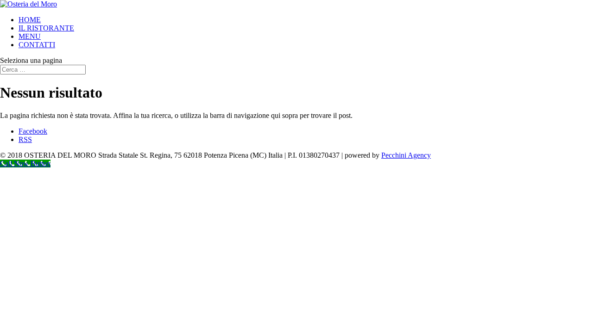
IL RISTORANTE (46, 28)
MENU (30, 36)
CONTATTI (37, 45)
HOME (30, 20)
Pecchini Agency (406, 155)
